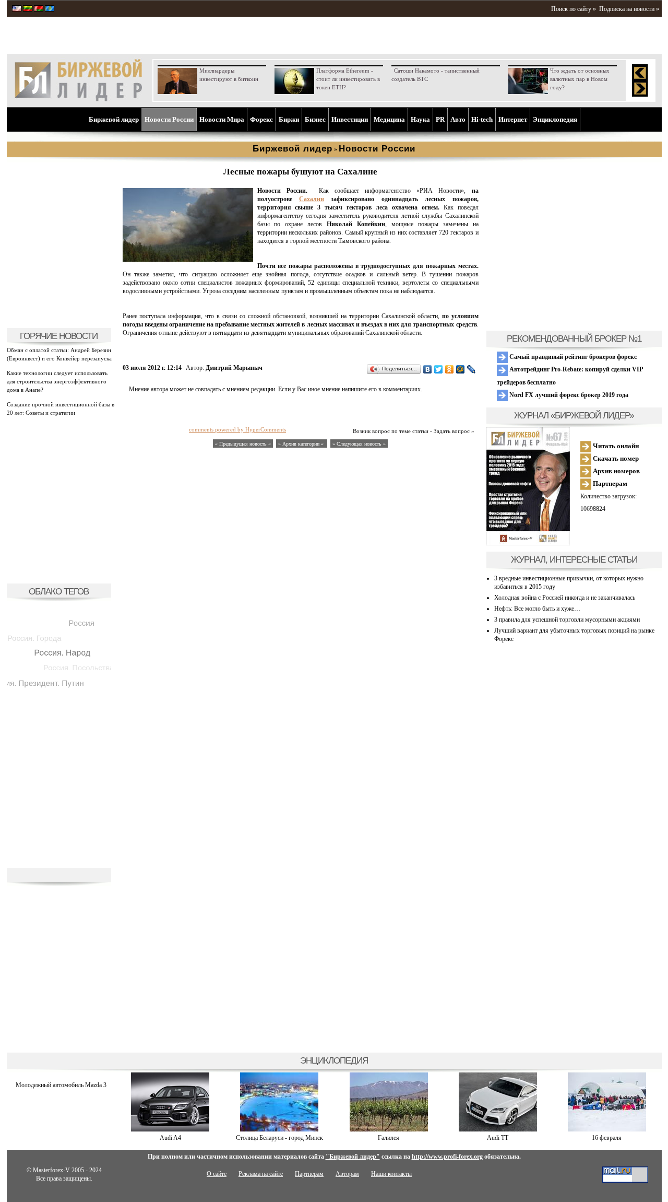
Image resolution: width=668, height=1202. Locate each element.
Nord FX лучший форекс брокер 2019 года (568, 395)
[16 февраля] (607, 1129)
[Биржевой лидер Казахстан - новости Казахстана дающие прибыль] (49, 9)
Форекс (261, 119)
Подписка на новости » (629, 9)
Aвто (458, 119)
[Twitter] (438, 369)
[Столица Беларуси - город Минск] (279, 1129)
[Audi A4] (170, 1129)
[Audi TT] (498, 1129)
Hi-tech (482, 119)
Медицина (389, 119)
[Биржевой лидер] (78, 99)
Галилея (388, 1137)
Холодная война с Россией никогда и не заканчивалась (564, 597)
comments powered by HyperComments (237, 429)
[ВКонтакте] (427, 369)
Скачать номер (615, 458)
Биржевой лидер (114, 119)
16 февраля (607, 1137)
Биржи (289, 119)
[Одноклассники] (449, 369)
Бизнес (315, 119)
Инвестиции (349, 119)
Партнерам (609, 483)
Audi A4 (170, 1137)
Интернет (512, 119)
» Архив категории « (301, 444)
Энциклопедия (555, 119)
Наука (420, 119)
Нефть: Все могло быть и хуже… (537, 608)
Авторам (347, 1173)
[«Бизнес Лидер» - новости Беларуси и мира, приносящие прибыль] (38, 9)
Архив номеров (615, 471)
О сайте (216, 1173)
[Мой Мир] (460, 369)
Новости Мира (221, 119)
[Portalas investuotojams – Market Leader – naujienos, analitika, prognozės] (27, 9)
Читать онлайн (615, 446)
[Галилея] (389, 1129)
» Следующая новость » (359, 444)
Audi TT (497, 1137)
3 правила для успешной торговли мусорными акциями (567, 619)
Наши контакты (391, 1173)
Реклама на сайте (260, 1173)
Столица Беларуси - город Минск (279, 1137)
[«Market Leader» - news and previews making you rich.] (16, 9)
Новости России (169, 119)
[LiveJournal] (471, 369)
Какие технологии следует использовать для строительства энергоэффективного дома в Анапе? (57, 381)
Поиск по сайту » (573, 9)
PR (440, 119)
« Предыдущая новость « (243, 444)
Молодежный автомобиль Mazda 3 (61, 1085)
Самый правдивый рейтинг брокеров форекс (572, 356)
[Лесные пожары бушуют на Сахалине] (188, 259)
